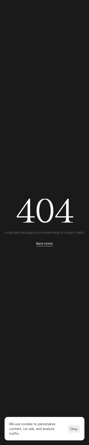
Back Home (44, 243)
